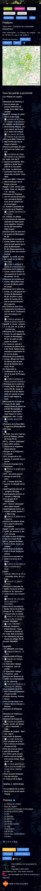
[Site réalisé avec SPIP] (4, 874)
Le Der (6, 814)
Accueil (8, 9)
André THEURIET (13, 624)
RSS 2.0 (17, 859)
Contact (7, 858)
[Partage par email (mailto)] (4, 842)
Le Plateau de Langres (12, 804)
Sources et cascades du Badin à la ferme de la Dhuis (14, 566)
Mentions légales (22, 854)
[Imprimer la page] (10, 842)
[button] (20, 64)
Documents (9, 13)
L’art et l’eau (8, 831)
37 (3, 446)
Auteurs (22, 13)
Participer (7, 854)
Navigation (21, 18)
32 (3, 499)
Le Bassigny (8, 816)
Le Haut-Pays (9, 819)
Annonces (20, 9)
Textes (17, 43)
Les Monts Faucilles (11, 824)
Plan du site (23, 849)
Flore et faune (9, 829)
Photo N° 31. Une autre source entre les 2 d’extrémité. (14, 601)
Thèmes (31, 9)
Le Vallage (8, 821)
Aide (32, 18)
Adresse (7, 43)
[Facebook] (6, 842)
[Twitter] (14, 842)
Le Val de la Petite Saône (13, 811)
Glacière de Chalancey (15, 721)
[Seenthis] (12, 842)
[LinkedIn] (8, 842)
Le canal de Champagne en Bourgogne (18, 809)
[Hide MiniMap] (38, 82)
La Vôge (7, 826)
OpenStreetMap (31, 84)
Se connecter (9, 849)
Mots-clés (25, 39)
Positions (8, 18)
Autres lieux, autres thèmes (14, 834)
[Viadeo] (16, 842)
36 (3, 424)
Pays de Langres (10, 806)
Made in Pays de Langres (18, 884)
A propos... (8, 836)
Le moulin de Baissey (15, 739)
